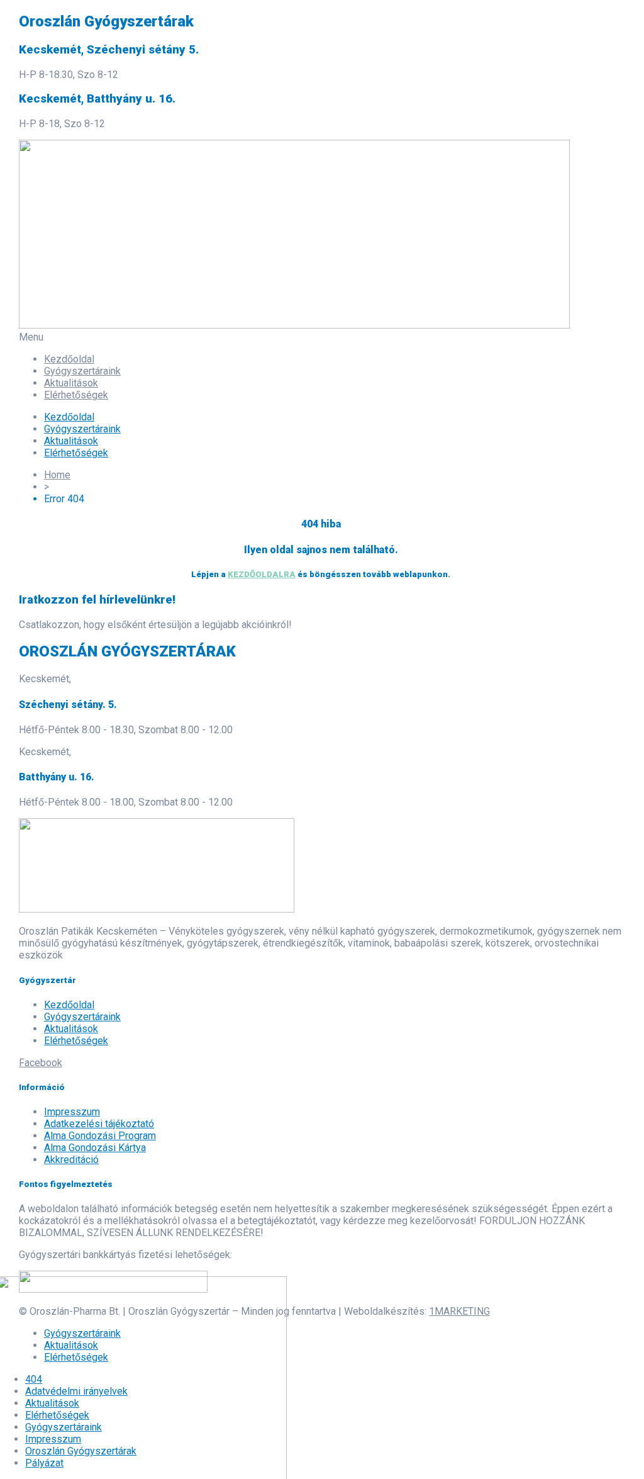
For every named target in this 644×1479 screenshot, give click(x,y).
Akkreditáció (71, 1160)
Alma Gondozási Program (100, 1136)
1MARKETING (459, 1311)
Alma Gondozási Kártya (95, 1148)
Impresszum (72, 1112)
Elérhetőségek (76, 395)
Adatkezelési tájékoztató (99, 1124)
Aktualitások (71, 383)
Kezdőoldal (69, 359)
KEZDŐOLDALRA (262, 574)
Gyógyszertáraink (82, 371)
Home (57, 475)
